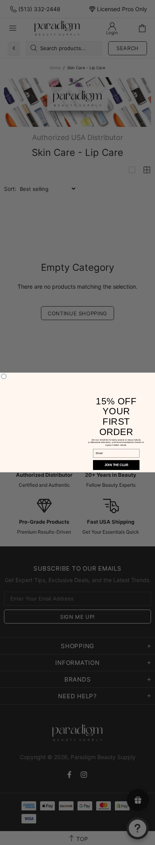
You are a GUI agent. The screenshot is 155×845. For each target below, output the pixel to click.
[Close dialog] (3, 376)
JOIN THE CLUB (116, 465)
